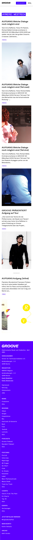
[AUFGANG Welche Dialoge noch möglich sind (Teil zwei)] (16, 124)
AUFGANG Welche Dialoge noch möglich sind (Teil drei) (15, 149)
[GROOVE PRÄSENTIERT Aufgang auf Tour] (16, 250)
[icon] (29, 3)
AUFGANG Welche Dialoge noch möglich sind (15, 23)
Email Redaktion (7, 378)
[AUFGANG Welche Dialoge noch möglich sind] (16, 61)
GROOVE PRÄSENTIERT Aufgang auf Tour (14, 212)
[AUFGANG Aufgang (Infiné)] (16, 315)
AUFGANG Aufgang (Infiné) (15, 278)
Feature (4, 39)
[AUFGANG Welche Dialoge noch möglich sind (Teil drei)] (16, 187)
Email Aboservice (7, 380)
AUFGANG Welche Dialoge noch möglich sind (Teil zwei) (15, 86)
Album (3, 294)
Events (4, 228)
